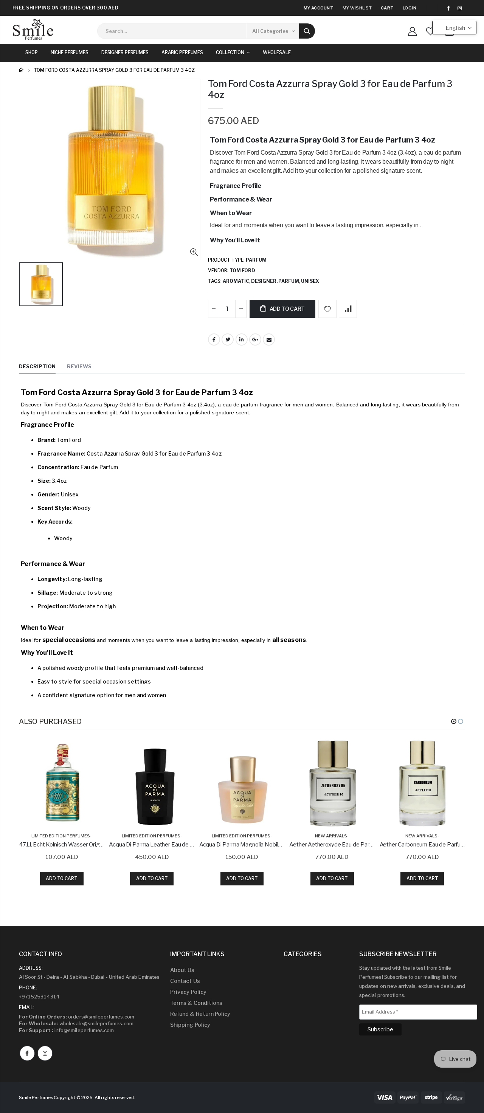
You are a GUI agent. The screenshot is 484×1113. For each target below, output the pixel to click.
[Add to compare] (348, 309)
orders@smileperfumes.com (76, 1017)
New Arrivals (331, 836)
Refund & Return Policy (200, 1014)
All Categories (270, 31)
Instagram (45, 1053)
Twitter (228, 339)
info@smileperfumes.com (66, 1030)
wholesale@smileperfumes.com (76, 1023)
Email (269, 339)
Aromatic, (237, 281)
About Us (182, 970)
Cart (387, 8)
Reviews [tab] (79, 366)
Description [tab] (37, 366)
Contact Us (185, 981)
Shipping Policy (190, 1025)
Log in (410, 8)
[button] (453, 721)
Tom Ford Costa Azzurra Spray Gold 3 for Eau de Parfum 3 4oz (330, 89)
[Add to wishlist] (327, 309)
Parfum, (289, 281)
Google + (255, 339)
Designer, (264, 281)
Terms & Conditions (196, 1003)
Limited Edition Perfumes (60, 836)
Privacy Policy (188, 992)
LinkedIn (242, 339)
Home (22, 70)
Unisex (310, 281)
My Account (319, 8)
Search (307, 31)
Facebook (214, 339)
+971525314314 (39, 997)
